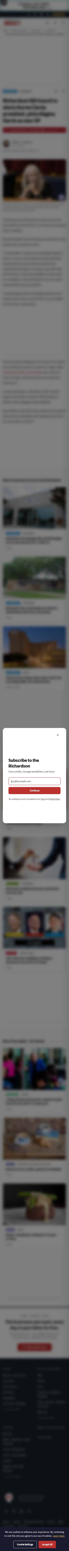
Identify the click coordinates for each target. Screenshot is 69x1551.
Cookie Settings (25, 1544)
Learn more (59, 1535)
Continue (34, 790)
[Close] (58, 735)
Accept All (47, 1544)
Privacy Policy (54, 799)
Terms (43, 799)
